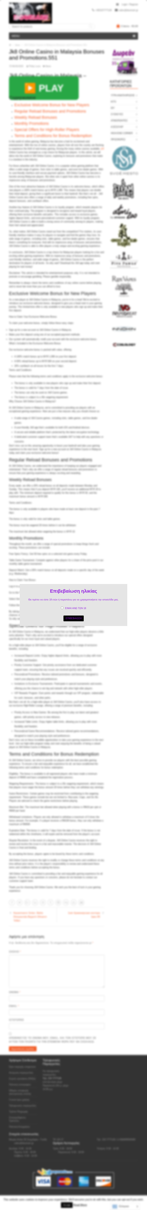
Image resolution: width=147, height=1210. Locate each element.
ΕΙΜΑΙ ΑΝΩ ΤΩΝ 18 (75, 608)
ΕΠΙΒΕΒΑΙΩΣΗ (74, 618)
